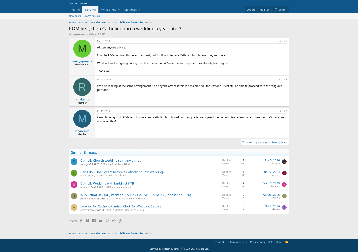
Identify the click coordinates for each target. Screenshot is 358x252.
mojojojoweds (80, 34)
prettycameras (88, 210)
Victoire (276, 175)
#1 (285, 41)
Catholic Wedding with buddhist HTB (107, 183)
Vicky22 (276, 163)
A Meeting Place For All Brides (116, 164)
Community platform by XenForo (179, 248)
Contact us (221, 242)
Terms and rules (238, 242)
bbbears (84, 187)
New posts (75, 16)
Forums (90, 9)
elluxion (276, 209)
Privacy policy (257, 242)
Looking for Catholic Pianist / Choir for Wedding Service (120, 206)
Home (76, 9)
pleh (82, 164)
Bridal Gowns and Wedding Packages (126, 198)
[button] (119, 9)
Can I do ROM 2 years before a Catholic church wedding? (122, 172)
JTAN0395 (85, 198)
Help (270, 242)
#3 (285, 111)
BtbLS (83, 175)
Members (130, 9)
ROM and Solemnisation (114, 175)
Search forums (92, 16)
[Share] (280, 41)
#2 (285, 79)
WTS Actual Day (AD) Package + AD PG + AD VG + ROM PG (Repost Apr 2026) (135, 195)
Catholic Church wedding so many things (110, 160)
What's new (108, 9)
